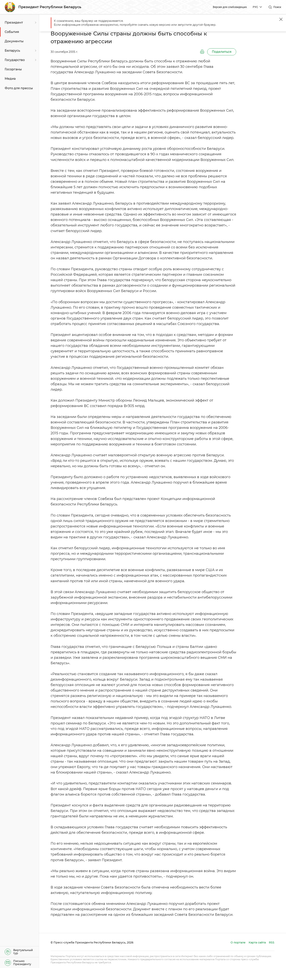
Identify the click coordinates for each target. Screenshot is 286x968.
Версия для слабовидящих (230, 7)
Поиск (277, 7)
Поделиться (222, 52)
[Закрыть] (281, 19)
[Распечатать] (202, 51)
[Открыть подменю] (35, 22)
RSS (271, 942)
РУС (255, 7)
